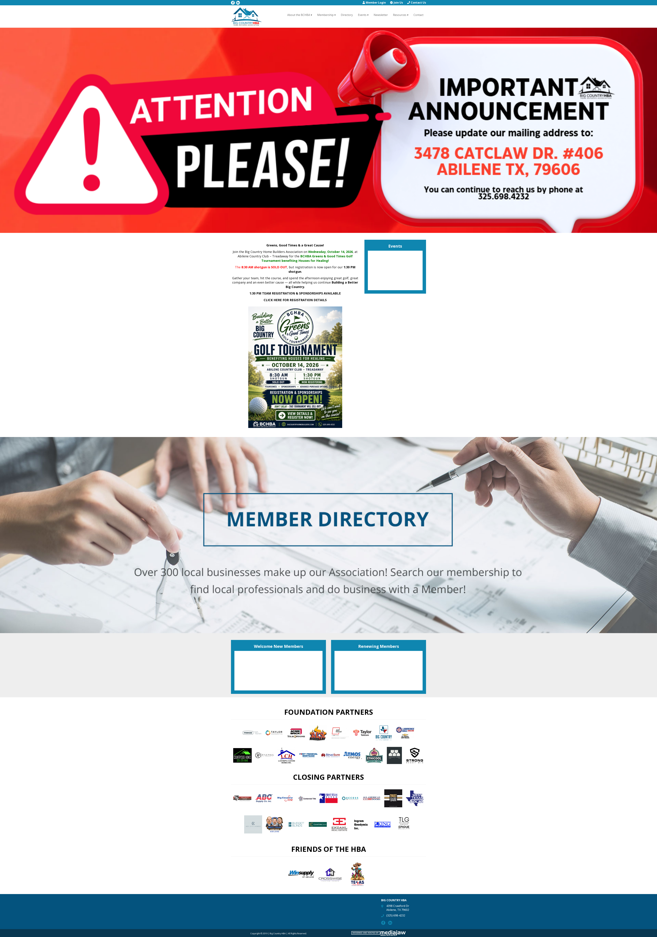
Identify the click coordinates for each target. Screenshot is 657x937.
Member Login (376, 2)
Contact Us (418, 2)
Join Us (398, 2)
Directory (347, 15)
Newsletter (381, 15)
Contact (418, 15)
